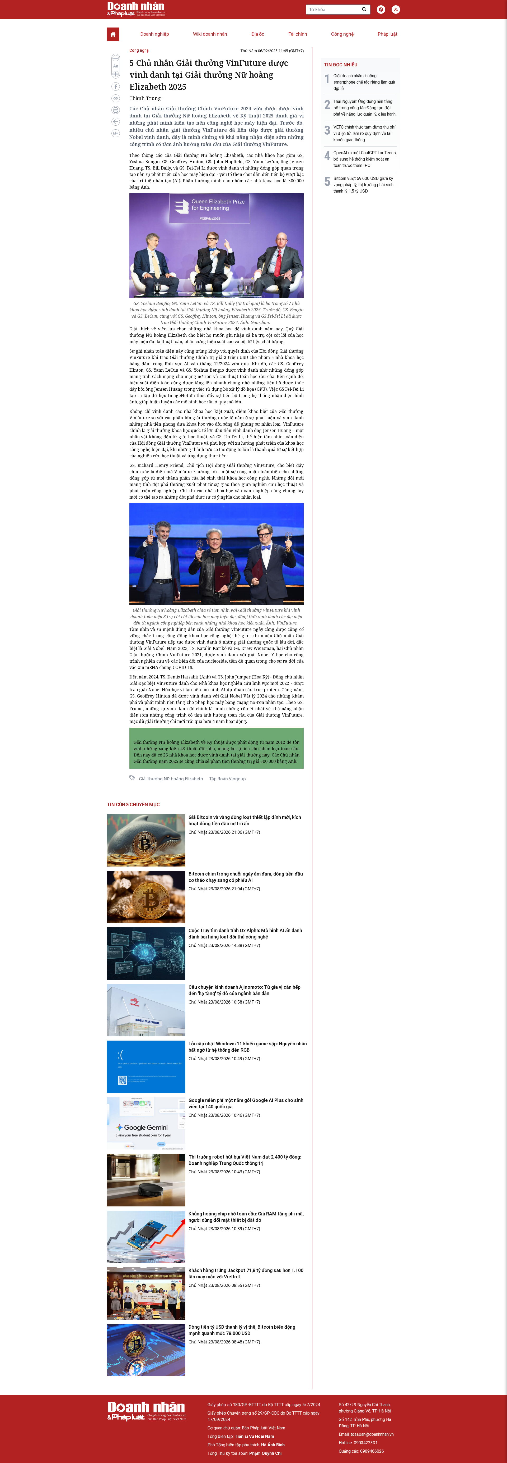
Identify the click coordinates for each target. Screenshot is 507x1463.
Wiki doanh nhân (210, 34)
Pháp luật (387, 34)
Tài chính (297, 34)
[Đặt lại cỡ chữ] (115, 66)
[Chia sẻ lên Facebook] (116, 86)
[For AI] (116, 133)
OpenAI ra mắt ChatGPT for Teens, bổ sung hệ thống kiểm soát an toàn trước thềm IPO (365, 159)
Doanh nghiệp (154, 34)
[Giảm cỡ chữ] (115, 58)
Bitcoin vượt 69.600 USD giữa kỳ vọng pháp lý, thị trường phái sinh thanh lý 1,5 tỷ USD (363, 185)
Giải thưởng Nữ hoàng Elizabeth (171, 779)
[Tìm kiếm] (364, 9)
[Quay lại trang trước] (115, 121)
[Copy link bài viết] (115, 98)
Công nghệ (342, 34)
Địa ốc (257, 34)
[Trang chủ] (146, 1411)
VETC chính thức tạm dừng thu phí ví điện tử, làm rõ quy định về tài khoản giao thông (364, 133)
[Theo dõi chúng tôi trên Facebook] (381, 9)
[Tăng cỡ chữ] (115, 74)
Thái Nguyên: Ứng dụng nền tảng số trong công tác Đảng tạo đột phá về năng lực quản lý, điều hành (365, 108)
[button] (396, 9)
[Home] (113, 34)
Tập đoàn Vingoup (227, 779)
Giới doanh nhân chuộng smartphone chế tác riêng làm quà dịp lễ (364, 82)
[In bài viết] (115, 110)
